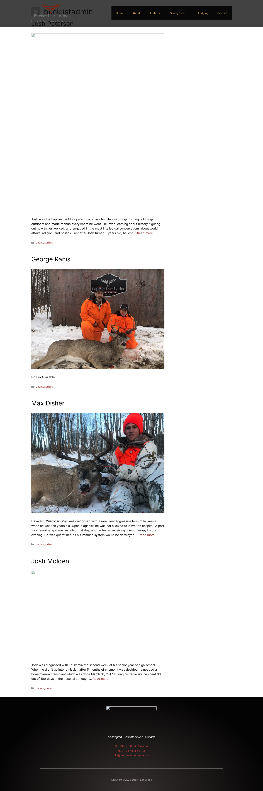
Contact (222, 13)
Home (119, 13)
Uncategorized (44, 242)
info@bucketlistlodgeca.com (131, 755)
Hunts (152, 13)
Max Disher (47, 403)
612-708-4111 (131, 750)
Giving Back (177, 13)
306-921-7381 (131, 746)
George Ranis (50, 259)
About (136, 13)
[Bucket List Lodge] (51, 13)
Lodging (203, 13)
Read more (145, 233)
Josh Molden (50, 561)
